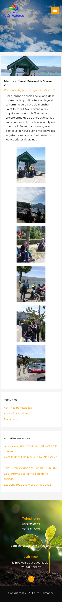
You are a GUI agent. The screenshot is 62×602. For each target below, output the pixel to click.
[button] (55, 10)
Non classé (11, 419)
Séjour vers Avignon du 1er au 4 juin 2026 (31, 467)
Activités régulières (16, 413)
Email (31, 540)
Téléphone (31, 518)
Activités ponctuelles (18, 407)
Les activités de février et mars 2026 (27, 484)
